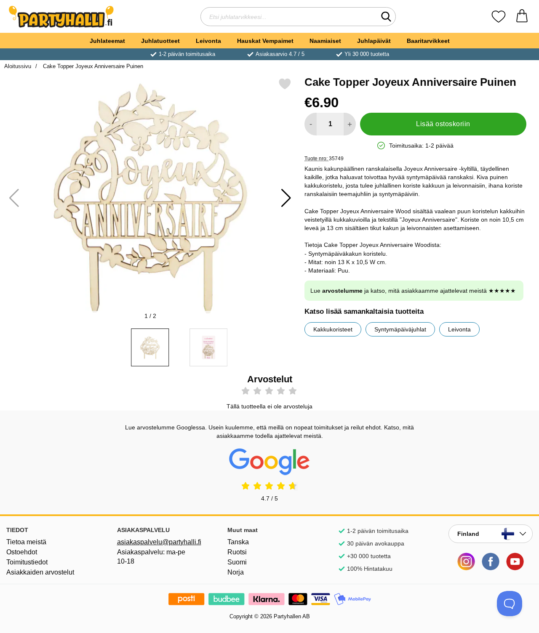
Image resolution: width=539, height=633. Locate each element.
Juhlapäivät (374, 40)
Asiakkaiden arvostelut (40, 572)
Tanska (238, 542)
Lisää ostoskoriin (443, 123)
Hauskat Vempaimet (265, 40)
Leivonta (208, 40)
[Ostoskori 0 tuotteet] (522, 16)
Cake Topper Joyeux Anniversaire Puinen (92, 66)
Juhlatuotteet (160, 40)
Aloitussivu (17, 66)
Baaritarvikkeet (428, 40)
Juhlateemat (107, 40)
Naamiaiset (325, 40)
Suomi (237, 562)
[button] (286, 198)
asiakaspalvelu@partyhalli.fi (159, 542)
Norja (235, 572)
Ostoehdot (21, 552)
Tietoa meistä (26, 542)
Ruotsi (237, 552)
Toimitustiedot (27, 562)
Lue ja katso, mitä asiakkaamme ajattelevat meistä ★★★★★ (413, 290)
